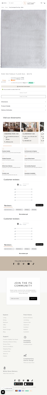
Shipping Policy (7, 349)
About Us (5, 353)
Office (4, 324)
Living (4, 317)
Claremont (26, 324)
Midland (26, 329)
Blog (4, 332)
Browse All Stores (28, 317)
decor (6, 7)
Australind (26, 332)
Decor (4, 327)
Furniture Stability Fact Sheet (10, 339)
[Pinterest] (23, 264)
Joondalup (26, 320)
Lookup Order (6, 351)
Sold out (23, 92)
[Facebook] (14, 264)
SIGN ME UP (33, 298)
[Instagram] (18, 264)
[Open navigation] (2, 3)
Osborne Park (27, 322)
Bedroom (5, 322)
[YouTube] (28, 264)
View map (7, 139)
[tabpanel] (23, 212)
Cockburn (26, 327)
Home (2, 7)
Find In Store (23, 96)
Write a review (39, 205)
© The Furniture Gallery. (23, 387)
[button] (23, 189)
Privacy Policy (6, 344)
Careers (5, 356)
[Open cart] (44, 3)
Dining (4, 320)
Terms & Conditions (8, 346)
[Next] (42, 132)
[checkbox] (34, 210)
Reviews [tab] (8, 206)
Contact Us (23, 388)
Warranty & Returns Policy (10, 341)
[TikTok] (33, 264)
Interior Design (7, 329)
